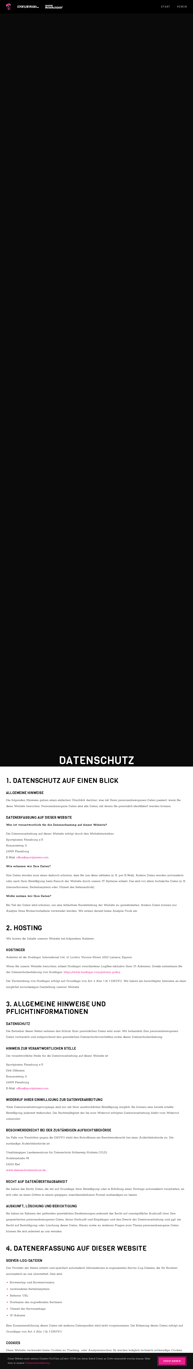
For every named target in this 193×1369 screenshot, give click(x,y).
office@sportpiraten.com (32, 857)
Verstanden (172, 1361)
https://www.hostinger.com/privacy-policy (92, 972)
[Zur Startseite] (8, 6)
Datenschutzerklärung (37, 1363)
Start (165, 6)
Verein (182, 6)
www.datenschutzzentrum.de (26, 1170)
